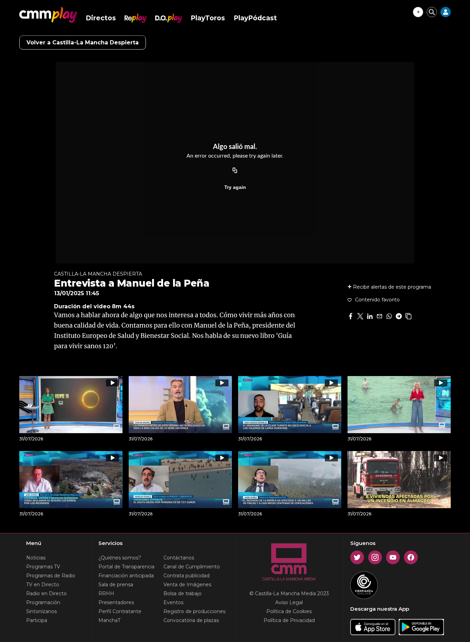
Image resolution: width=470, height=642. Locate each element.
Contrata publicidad (186, 576)
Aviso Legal (289, 602)
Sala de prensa (115, 584)
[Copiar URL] (235, 170)
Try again (235, 187)
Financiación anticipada (126, 576)
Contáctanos (178, 558)
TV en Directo (42, 584)
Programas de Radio (50, 576)
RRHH (106, 593)
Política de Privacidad (289, 620)
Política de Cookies (289, 611)
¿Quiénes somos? (119, 558)
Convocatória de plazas (191, 620)
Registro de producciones (194, 611)
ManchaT (109, 620)
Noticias (35, 558)
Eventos (173, 602)
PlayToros (208, 18)
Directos (101, 18)
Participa (36, 620)
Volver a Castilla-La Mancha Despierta (82, 42)
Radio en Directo (46, 593)
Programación (43, 602)
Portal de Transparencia (126, 567)
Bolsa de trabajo (182, 593)
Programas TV (43, 567)
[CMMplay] (48, 15)
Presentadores (116, 602)
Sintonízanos (41, 611)
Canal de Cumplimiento (191, 567)
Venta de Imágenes (187, 584)
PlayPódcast (255, 18)
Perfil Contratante (119, 611)
